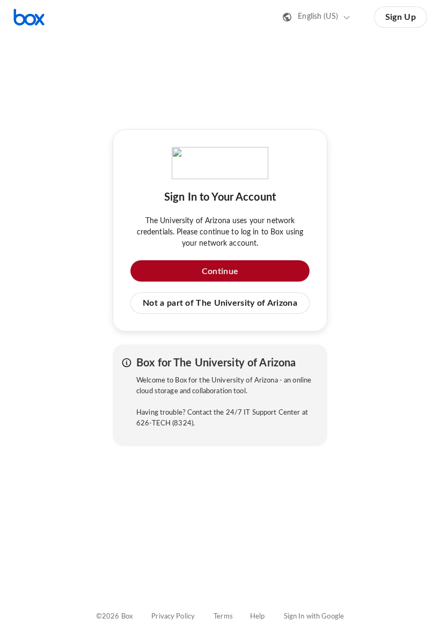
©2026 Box (114, 616)
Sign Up (400, 17)
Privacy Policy (173, 616)
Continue (220, 271)
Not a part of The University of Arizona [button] (220, 303)
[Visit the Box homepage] (29, 17)
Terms (223, 616)
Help (257, 616)
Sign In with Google (314, 616)
